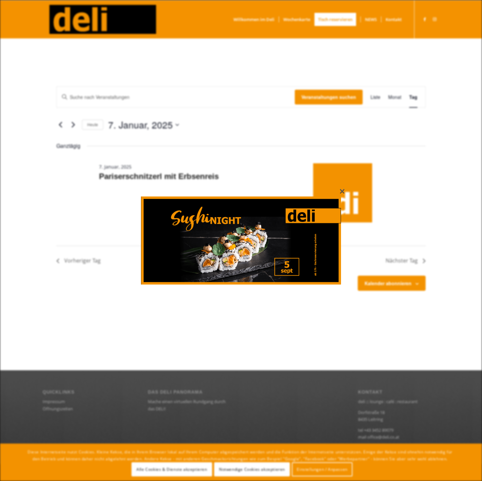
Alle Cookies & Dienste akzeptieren (171, 469)
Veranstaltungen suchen (328, 97)
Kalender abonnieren (388, 283)
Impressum (54, 401)
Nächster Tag (402, 260)
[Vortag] (60, 125)
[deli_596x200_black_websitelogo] (99, 19)
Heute (92, 124)
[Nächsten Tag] (73, 125)
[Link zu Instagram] (434, 19)
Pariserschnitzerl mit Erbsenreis (159, 176)
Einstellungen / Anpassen (322, 469)
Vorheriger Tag (82, 260)
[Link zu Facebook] (425, 19)
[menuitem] (254, 19)
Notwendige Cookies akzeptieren (252, 469)
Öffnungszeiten (58, 409)
